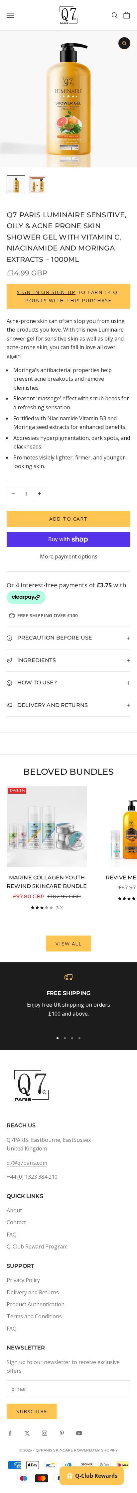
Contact (16, 1222)
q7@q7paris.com (27, 1162)
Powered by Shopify (96, 1450)
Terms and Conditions (34, 1316)
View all (68, 943)
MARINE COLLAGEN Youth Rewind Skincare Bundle (47, 882)
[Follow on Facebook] (10, 1433)
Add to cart (68, 518)
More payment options (68, 556)
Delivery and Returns (33, 1292)
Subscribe (32, 1411)
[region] (68, 1000)
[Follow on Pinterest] (62, 1433)
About (14, 1210)
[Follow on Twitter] (27, 1433)
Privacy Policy (23, 1280)
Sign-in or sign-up (46, 292)
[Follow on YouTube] (79, 1433)
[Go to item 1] (16, 184)
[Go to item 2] (37, 184)
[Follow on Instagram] (44, 1433)
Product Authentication (36, 1304)
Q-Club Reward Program (37, 1246)
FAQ (12, 1234)
